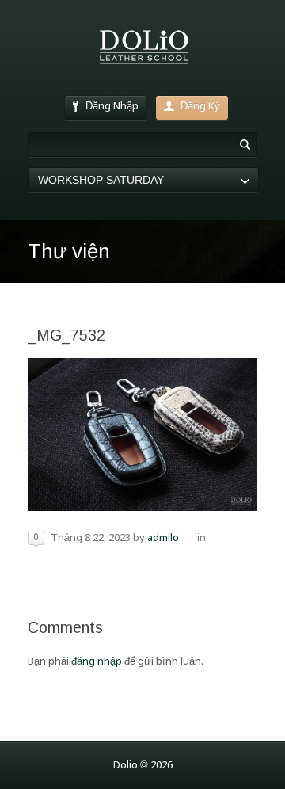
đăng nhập (96, 662)
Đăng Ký (200, 106)
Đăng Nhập (112, 106)
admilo (163, 538)
